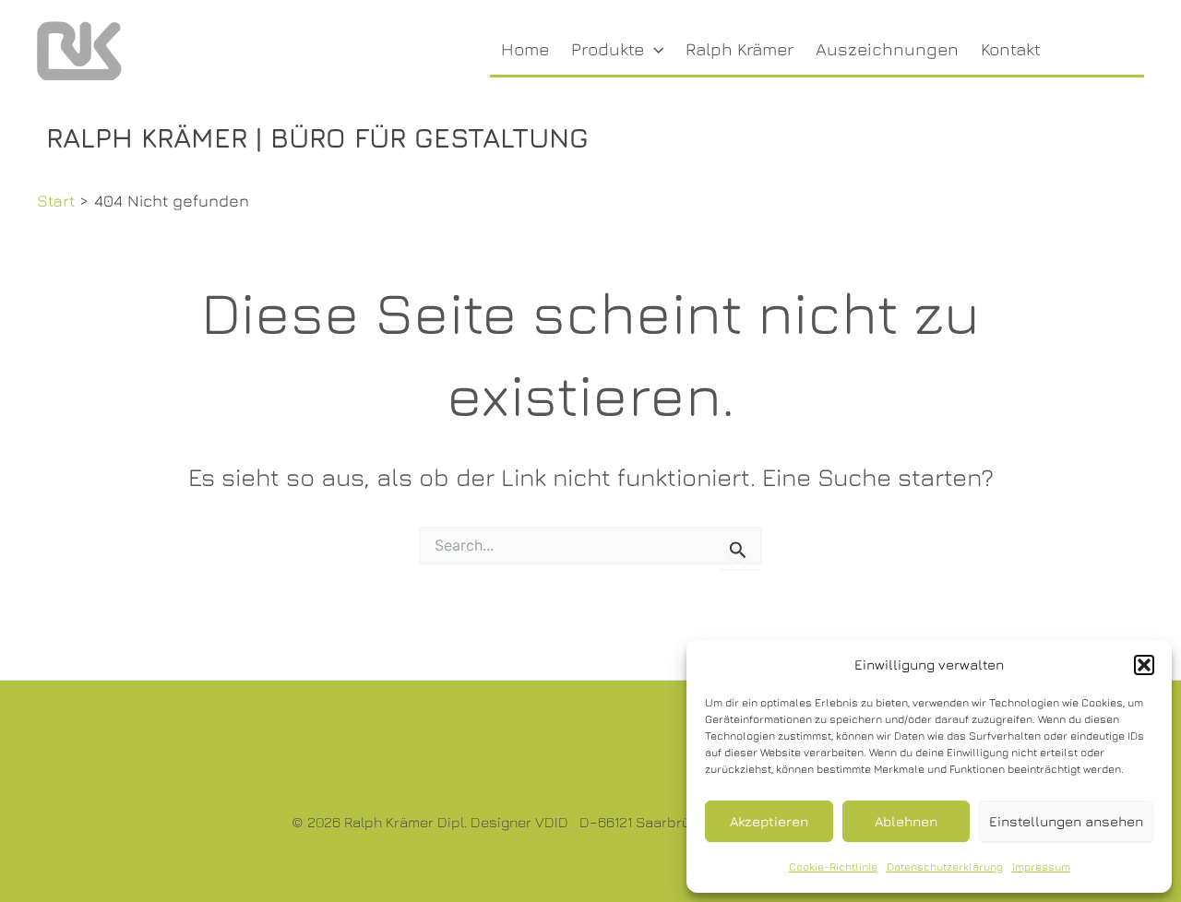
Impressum (1041, 866)
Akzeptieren (769, 821)
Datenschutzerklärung (945, 866)
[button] (1144, 665)
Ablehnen (906, 821)
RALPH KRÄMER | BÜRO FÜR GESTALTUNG (317, 137)
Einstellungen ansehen (1066, 821)
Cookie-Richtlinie (833, 866)
